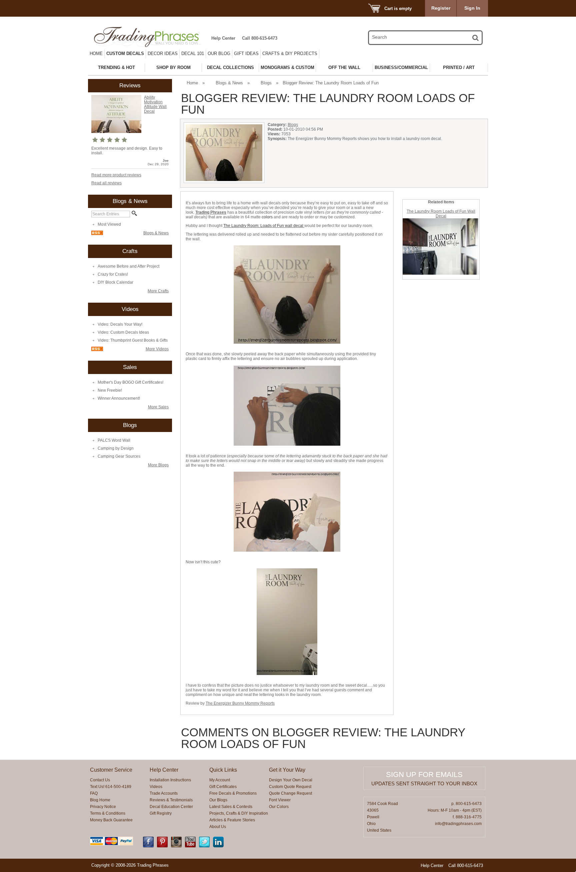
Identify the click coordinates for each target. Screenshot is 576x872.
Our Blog (219, 53)
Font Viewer (280, 800)
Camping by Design (116, 448)
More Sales (158, 407)
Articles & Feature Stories (232, 820)
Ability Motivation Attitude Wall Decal (155, 104)
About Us (217, 826)
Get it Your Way (287, 770)
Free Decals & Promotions (233, 793)
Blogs (266, 82)
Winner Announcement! (119, 398)
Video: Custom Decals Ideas (123, 332)
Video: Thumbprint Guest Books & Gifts (133, 340)
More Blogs (158, 465)
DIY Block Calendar (115, 282)
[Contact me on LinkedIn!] (218, 846)
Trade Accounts (164, 793)
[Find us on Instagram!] (176, 846)
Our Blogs (218, 800)
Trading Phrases (210, 212)
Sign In (472, 8)
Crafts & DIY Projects (289, 53)
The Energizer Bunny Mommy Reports (240, 703)
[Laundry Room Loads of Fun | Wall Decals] (441, 273)
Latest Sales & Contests (230, 806)
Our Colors (279, 806)
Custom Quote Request (290, 786)
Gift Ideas (246, 53)
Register (440, 8)
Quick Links (223, 770)
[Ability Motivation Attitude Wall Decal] (116, 131)
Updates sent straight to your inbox (424, 783)
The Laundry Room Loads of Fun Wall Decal (441, 213)
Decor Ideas (163, 53)
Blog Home (100, 800)
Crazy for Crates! (113, 274)
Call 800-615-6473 (259, 38)
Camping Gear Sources (119, 456)
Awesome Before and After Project (128, 266)
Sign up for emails (424, 774)
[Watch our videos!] (190, 846)
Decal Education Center (171, 806)
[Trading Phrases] (151, 37)
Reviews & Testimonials (171, 800)
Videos (156, 786)
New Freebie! (110, 390)
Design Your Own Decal (290, 780)
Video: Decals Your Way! (120, 324)
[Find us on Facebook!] (148, 846)
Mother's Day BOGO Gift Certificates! (130, 382)
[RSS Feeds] (97, 233)
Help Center (223, 38)
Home (96, 53)
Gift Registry (161, 813)
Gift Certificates (223, 786)
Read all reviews (106, 183)
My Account (219, 780)
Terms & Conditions (107, 813)
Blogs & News (156, 233)
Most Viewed (109, 224)
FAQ (94, 793)
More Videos (157, 349)
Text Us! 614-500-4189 (110, 786)
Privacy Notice (103, 806)
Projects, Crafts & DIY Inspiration (238, 813)
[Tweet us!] (204, 846)
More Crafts (158, 291)
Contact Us (100, 780)
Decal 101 (192, 53)
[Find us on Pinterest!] (162, 846)
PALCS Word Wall (114, 440)
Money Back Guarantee (111, 820)
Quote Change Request (290, 793)
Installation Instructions (170, 780)
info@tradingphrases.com (458, 823)
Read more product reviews (116, 175)
